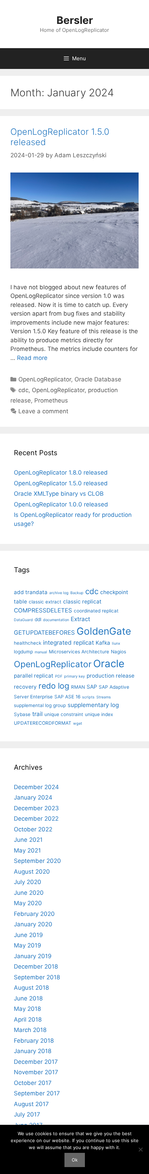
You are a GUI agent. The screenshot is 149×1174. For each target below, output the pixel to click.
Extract (80, 619)
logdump (23, 651)
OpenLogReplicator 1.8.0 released (61, 472)
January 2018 (32, 1051)
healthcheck (27, 643)
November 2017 (36, 1072)
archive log (59, 593)
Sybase (22, 714)
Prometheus (51, 400)
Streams (103, 697)
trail (37, 713)
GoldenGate (104, 631)
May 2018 (27, 1008)
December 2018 (36, 966)
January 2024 (33, 797)
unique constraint (63, 714)
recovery (25, 686)
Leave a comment (43, 411)
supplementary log (93, 704)
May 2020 (28, 903)
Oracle (108, 663)
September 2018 (37, 977)
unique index (99, 714)
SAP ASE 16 (67, 696)
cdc (23, 390)
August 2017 (31, 1104)
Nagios (118, 651)
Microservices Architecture (79, 651)
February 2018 (34, 1040)
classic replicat (82, 601)
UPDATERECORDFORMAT (42, 723)
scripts (88, 697)
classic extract (45, 601)
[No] (140, 1149)
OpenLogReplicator (44, 379)
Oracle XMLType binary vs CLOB (59, 493)
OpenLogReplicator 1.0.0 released (61, 504)
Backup (77, 593)
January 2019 (33, 956)
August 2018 (31, 987)
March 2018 (30, 1029)
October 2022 (33, 829)
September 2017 (37, 1093)
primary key (74, 676)
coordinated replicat (96, 611)
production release (110, 675)
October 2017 (33, 1082)
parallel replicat (33, 675)
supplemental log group (40, 705)
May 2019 (27, 945)
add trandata (30, 592)
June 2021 (28, 839)
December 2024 (36, 787)
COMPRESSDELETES (43, 610)
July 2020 (27, 882)
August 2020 (32, 871)
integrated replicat (68, 642)
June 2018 (28, 998)
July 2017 (27, 1114)
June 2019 (28, 935)
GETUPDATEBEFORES (44, 632)
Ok (75, 1160)
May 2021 (27, 850)
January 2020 (33, 924)
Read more (32, 357)
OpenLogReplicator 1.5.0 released (61, 483)
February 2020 (34, 913)
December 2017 (36, 1061)
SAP (92, 686)
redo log (53, 686)
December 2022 (36, 818)
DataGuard (23, 620)
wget (77, 723)
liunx (116, 643)
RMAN (78, 687)
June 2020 (29, 892)
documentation (56, 620)
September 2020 (37, 860)
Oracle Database (97, 379)
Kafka (103, 642)
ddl (38, 619)
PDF (58, 676)
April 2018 (28, 1019)
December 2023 (36, 808)
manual (41, 652)
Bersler (74, 20)
